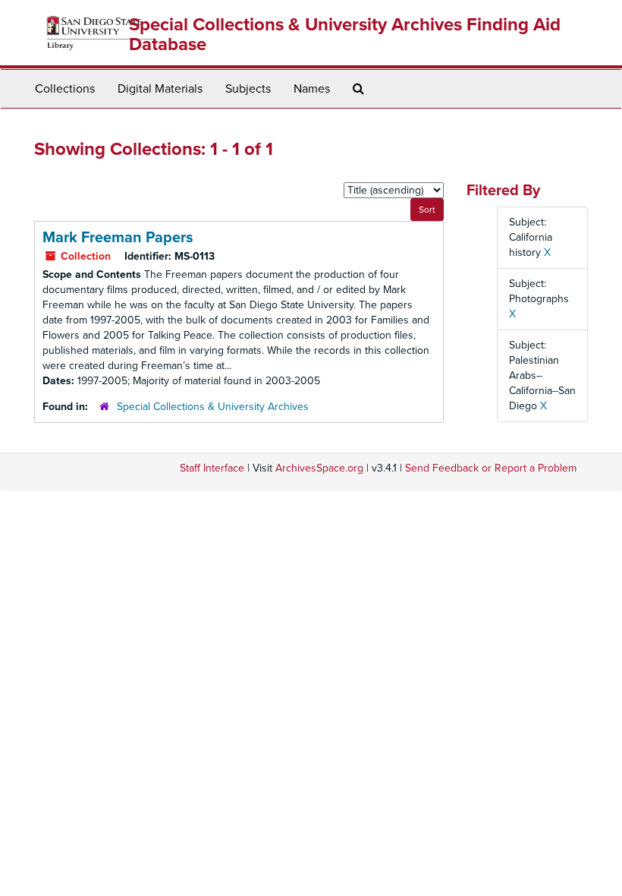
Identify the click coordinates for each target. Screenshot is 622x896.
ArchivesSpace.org (319, 468)
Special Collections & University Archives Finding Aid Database (345, 34)
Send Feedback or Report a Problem (490, 468)
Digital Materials (160, 88)
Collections (65, 88)
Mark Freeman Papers (117, 238)
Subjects (248, 88)
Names (312, 88)
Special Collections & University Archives (213, 406)
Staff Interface (212, 468)
